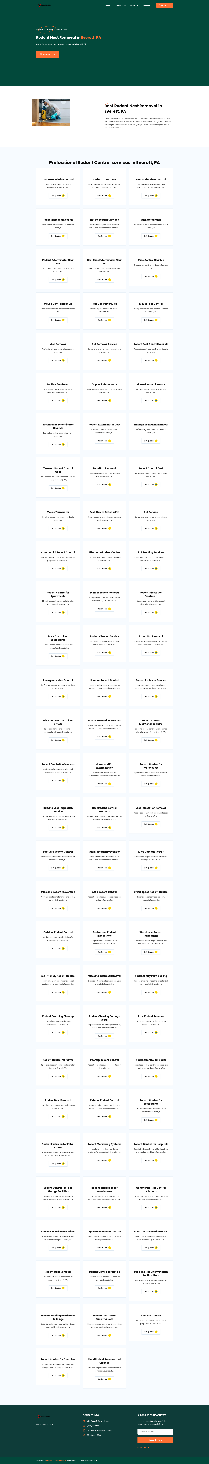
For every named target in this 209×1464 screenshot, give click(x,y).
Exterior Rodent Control (104, 1100)
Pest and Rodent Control (151, 179)
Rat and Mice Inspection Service (58, 809)
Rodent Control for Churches (58, 1359)
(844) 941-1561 (164, 5)
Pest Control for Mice (104, 304)
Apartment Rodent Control (104, 1231)
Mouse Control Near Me (58, 304)
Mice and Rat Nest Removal (104, 976)
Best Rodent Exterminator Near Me (58, 426)
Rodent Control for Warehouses (151, 766)
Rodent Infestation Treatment (151, 594)
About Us (134, 6)
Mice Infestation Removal (151, 808)
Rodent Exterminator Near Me (58, 261)
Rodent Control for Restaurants (151, 1102)
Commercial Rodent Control (58, 552)
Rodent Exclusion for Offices (58, 1231)
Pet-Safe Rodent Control (58, 851)
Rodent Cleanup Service (104, 636)
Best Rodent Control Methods (104, 809)
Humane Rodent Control (104, 680)
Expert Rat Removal (151, 636)
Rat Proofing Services (151, 552)
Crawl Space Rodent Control (151, 892)
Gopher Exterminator (104, 384)
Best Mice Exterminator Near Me (104, 261)
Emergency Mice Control (58, 680)
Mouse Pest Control (151, 304)
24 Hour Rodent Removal (104, 592)
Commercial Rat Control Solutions (151, 1189)
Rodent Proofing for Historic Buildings (58, 1317)
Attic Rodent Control (104, 892)
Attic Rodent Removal (151, 1016)
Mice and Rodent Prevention (58, 892)
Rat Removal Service (104, 344)
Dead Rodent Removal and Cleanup (104, 1361)
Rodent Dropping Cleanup (58, 1016)
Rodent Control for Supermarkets (104, 1317)
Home (107, 6)
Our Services (120, 6)
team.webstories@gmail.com (99, 1430)
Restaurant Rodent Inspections (104, 934)
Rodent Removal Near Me (58, 219)
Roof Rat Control (151, 1315)
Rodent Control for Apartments (58, 594)
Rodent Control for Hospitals (151, 1144)
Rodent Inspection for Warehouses (104, 1189)
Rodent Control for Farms (58, 1060)
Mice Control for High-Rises (151, 1231)
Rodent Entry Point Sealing (151, 976)
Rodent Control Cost (151, 468)
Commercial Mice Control (58, 179)
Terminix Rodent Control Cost (58, 470)
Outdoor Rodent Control (58, 932)
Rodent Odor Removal (58, 1272)
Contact (146, 6)
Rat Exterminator (151, 219)
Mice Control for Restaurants (58, 638)
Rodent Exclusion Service (151, 680)
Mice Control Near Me (151, 260)
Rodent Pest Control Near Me (151, 344)
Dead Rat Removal (104, 468)
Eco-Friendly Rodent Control (58, 976)
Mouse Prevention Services (104, 720)
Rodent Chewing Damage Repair (104, 1018)
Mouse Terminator (58, 512)
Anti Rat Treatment (104, 179)
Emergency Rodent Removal (151, 424)
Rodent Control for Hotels (104, 1272)
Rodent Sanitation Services (58, 764)
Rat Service (151, 512)
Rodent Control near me (56, 1460)
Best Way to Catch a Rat (104, 512)
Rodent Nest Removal (58, 1100)
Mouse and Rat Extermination (104, 766)
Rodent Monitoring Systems (104, 1144)
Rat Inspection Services (104, 219)
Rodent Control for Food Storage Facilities (58, 1189)
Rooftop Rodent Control (104, 1060)
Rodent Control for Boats (151, 1060)
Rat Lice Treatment (58, 384)
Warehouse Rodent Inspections (151, 934)
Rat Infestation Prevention (104, 851)
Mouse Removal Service (151, 384)
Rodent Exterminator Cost (104, 424)
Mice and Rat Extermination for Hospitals (151, 1273)
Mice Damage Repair (150, 851)
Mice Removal (58, 344)
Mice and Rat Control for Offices (58, 722)
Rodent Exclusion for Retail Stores (58, 1145)
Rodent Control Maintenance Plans (151, 722)
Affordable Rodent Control (104, 552)
